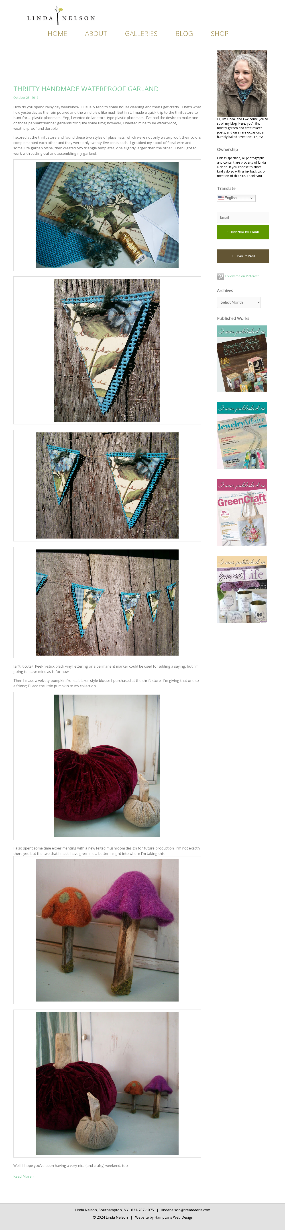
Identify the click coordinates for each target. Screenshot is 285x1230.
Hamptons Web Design (173, 1217)
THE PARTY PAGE (243, 256)
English (230, 198)
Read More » (23, 1176)
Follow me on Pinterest (241, 276)
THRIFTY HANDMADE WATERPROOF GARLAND (86, 88)
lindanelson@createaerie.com (185, 1209)
